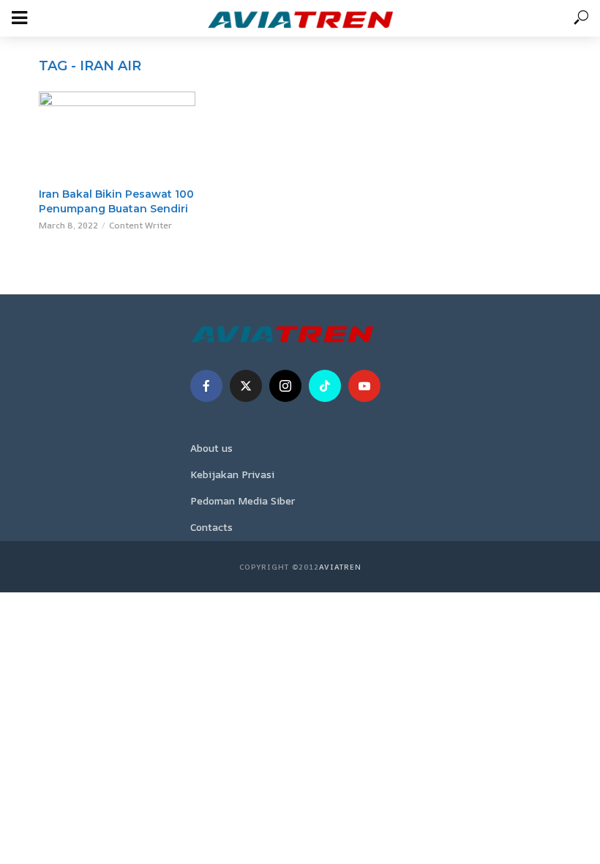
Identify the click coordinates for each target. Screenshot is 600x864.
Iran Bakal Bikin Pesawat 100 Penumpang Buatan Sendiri (116, 201)
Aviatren (340, 567)
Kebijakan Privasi (232, 474)
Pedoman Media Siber (242, 500)
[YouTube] (364, 386)
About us (211, 448)
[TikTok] (325, 386)
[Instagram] (285, 386)
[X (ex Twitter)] (246, 386)
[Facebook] (206, 386)
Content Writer (140, 225)
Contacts (211, 527)
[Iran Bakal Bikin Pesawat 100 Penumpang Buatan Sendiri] (117, 135)
